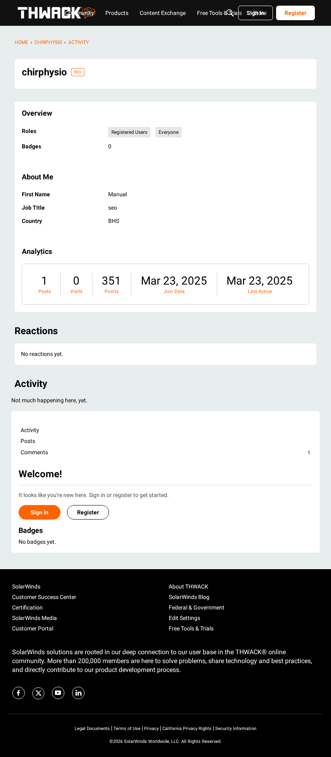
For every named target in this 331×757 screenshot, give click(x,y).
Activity (30, 430)
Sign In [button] (39, 512)
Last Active (260, 291)
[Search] (230, 13)
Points (112, 291)
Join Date (173, 291)
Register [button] (88, 512)
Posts (44, 291)
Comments (165, 452)
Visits (76, 291)
